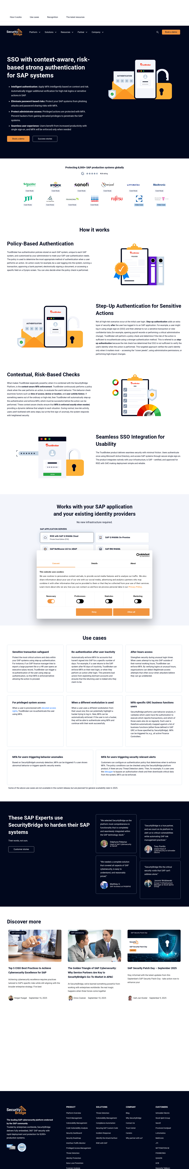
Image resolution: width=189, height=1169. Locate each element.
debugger (108, 771)
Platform (33, 32)
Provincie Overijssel (163, 1128)
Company (96, 32)
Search (158, 32)
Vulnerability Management (76, 1123)
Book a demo (171, 32)
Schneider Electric (163, 1113)
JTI (157, 1143)
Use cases (34, 17)
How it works (16, 17)
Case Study (30, 191)
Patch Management (74, 1118)
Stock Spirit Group (163, 1118)
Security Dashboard (74, 1133)
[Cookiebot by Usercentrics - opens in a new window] (138, 555)
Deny (94, 612)
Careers (129, 1133)
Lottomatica (160, 1133)
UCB (157, 1163)
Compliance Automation (105, 1123)
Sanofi (158, 1123)
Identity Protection (73, 1158)
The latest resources (75, 17)
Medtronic (160, 1138)
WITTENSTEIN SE (162, 1148)
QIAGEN (159, 1158)
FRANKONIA (161, 1153)
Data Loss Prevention (74, 1163)
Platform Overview (73, 1113)
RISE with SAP (101, 1143)
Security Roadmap (73, 1138)
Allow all (131, 612)
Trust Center (131, 1128)
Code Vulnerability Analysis (77, 1128)
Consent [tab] (56, 563)
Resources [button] (65, 32)
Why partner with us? (134, 1138)
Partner (81, 32)
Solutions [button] (49, 32)
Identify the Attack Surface (106, 1138)
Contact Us (130, 1123)
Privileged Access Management (78, 1148)
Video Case (139, 205)
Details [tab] (94, 563)
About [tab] (133, 563)
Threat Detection (72, 1153)
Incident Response (103, 1133)
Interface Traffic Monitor (75, 1143)
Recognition (52, 17)
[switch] (80, 601)
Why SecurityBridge (133, 1118)
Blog (127, 1113)
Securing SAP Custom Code (107, 1128)
